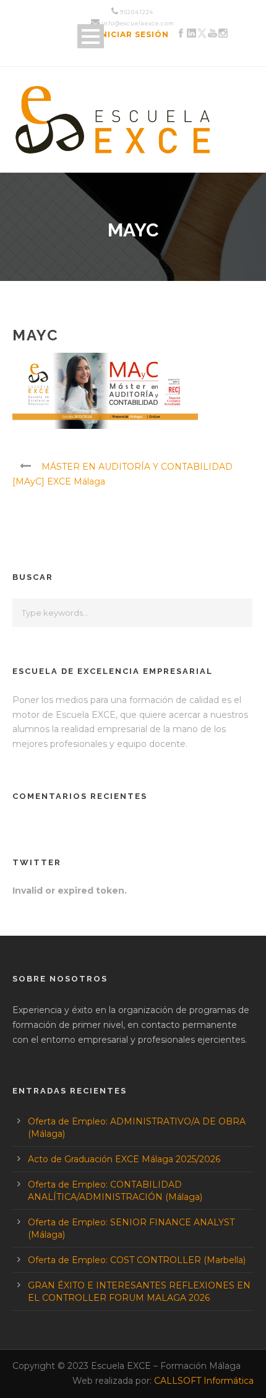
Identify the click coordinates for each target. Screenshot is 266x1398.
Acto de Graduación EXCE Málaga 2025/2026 (124, 1159)
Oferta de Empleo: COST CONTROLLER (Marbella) (137, 1260)
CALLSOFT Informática (204, 1380)
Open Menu (90, 36)
